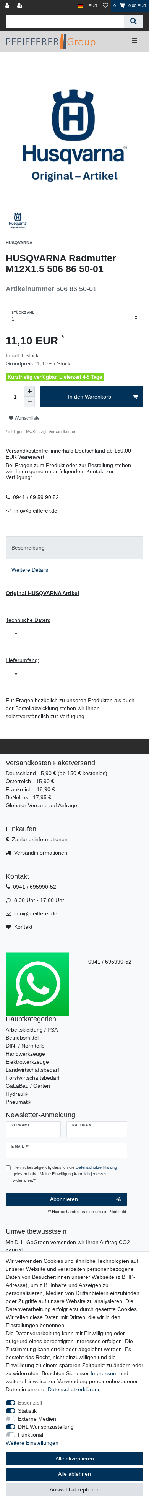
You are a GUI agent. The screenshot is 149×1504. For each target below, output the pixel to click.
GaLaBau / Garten (28, 1086)
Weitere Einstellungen (32, 1443)
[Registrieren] (21, 6)
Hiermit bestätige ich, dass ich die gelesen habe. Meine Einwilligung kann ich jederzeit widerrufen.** (65, 1174)
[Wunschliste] (105, 6)
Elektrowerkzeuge (27, 1062)
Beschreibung (28, 548)
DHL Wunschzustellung (46, 1427)
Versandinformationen (40, 853)
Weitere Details (29, 570)
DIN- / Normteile (25, 1046)
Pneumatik (18, 1102)
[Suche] (133, 21)
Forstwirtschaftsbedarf (33, 1078)
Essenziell (30, 1403)
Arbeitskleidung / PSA (32, 1030)
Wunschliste (26, 418)
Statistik (27, 1411)
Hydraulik (17, 1094)
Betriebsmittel (22, 1038)
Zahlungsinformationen (40, 839)
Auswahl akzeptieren (75, 1489)
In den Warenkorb (89, 397)
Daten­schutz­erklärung (74, 1389)
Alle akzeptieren (74, 1458)
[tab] (74, 547)
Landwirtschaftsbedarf (32, 1070)
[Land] (80, 6)
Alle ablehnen (74, 1474)
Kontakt (23, 927)
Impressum (104, 1373)
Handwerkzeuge (25, 1054)
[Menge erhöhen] (29, 391)
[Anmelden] (8, 6)
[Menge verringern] (29, 402)
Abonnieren (64, 1199)
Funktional (30, 1435)
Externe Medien (37, 1419)
